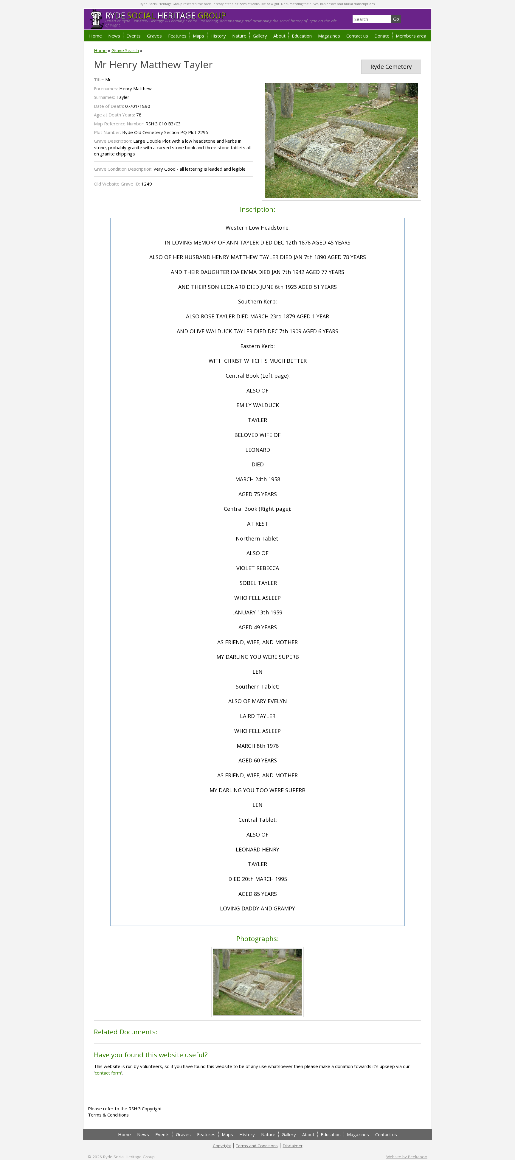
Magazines (329, 36)
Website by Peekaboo (406, 1156)
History (218, 36)
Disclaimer (293, 1145)
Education (302, 36)
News (114, 36)
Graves (154, 36)
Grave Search (125, 50)
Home (95, 36)
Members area (411, 36)
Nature (239, 36)
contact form (108, 1073)
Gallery (260, 36)
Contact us (357, 36)
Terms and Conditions (257, 1145)
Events (133, 36)
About (279, 36)
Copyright (222, 1145)
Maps (198, 36)
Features (177, 36)
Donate (382, 36)
